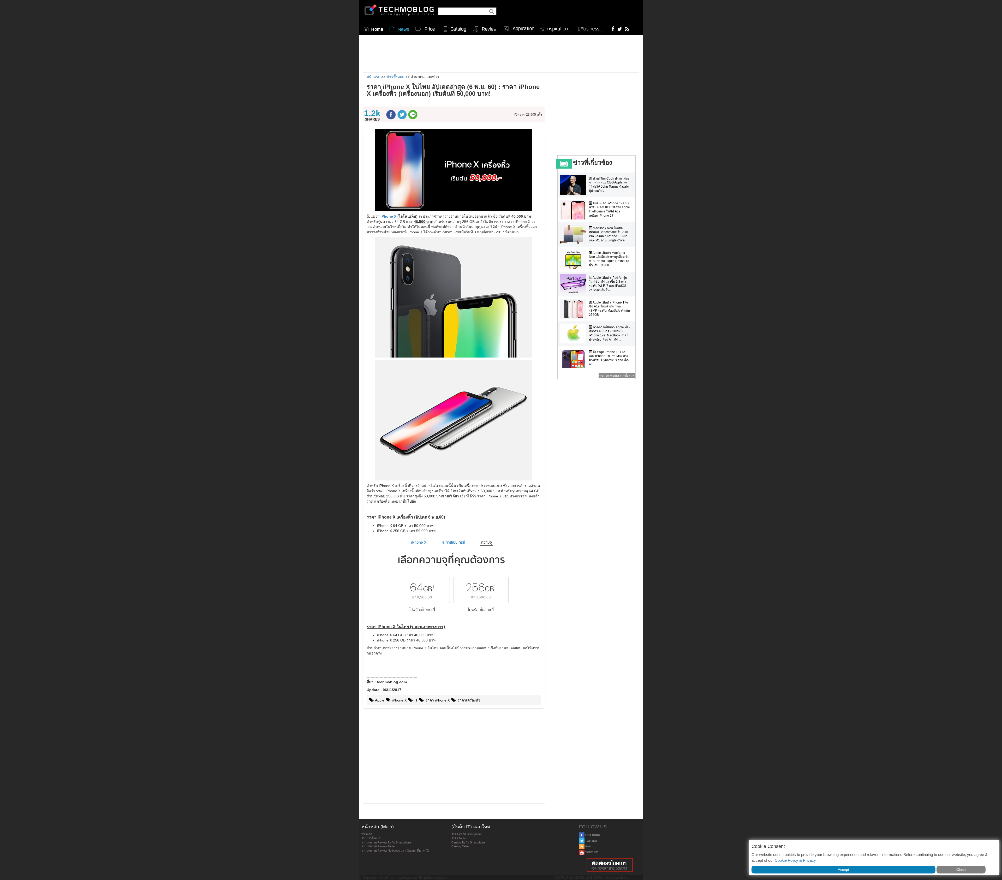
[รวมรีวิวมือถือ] (484, 29)
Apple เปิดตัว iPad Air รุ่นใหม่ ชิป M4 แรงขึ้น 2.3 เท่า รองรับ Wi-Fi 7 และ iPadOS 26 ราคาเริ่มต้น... (608, 284)
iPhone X (388, 216)
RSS (587, 846)
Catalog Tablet (460, 846)
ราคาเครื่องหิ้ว (468, 700)
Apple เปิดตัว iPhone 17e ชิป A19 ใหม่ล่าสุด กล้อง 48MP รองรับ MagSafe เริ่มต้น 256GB (609, 309)
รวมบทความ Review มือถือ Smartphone (386, 842)
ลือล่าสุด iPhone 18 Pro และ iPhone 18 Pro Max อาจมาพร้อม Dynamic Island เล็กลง (609, 358)
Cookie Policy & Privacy (795, 860)
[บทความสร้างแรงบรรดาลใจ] (556, 27)
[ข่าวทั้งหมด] (399, 29)
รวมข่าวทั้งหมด (370, 838)
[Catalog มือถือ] (455, 29)
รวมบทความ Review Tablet (378, 846)
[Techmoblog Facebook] (613, 29)
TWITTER (590, 840)
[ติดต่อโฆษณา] (610, 865)
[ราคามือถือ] (425, 29)
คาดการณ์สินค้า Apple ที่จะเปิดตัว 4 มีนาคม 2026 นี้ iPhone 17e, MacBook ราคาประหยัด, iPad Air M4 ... (609, 333)
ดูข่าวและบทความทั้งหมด (617, 375)
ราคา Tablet (458, 838)
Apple (379, 700)
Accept (843, 869)
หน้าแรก (366, 834)
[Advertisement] (501, 53)
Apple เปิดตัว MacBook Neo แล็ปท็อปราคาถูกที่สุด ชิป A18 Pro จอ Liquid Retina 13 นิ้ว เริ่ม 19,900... (609, 259)
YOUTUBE (591, 852)
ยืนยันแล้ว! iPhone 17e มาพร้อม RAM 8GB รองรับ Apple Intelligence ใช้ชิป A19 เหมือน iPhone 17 (609, 209)
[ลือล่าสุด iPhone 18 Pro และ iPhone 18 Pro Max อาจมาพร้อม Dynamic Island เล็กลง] (574, 358)
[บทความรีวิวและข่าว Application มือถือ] (518, 29)
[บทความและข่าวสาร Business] (590, 27)
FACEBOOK (592, 835)
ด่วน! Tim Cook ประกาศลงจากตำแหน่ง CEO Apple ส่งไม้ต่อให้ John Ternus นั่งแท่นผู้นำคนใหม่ (609, 185)
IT (415, 700)
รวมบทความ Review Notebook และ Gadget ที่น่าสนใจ (395, 850)
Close (961, 869)
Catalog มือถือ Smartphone (468, 842)
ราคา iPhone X (437, 700)
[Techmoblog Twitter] (619, 29)
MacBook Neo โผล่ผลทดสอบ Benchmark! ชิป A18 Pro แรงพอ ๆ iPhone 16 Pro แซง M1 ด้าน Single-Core (608, 234)
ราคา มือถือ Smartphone (466, 834)
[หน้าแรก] (373, 29)
